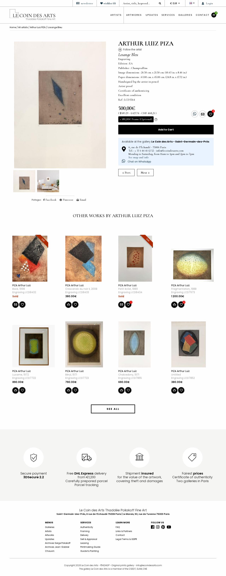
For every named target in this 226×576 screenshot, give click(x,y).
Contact (202, 15)
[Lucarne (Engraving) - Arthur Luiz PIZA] (33, 347)
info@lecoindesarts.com (149, 565)
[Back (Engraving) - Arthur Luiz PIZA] (29, 259)
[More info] (203, 114)
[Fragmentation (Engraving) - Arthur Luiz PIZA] (192, 266)
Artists (48, 531)
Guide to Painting (89, 550)
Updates (152, 15)
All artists (23, 27)
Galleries (185, 15)
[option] (60, 105)
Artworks (134, 15)
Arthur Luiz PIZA (38, 27)
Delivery (84, 535)
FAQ (118, 527)
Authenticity (86, 527)
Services (168, 15)
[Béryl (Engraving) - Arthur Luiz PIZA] (84, 345)
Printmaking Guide (90, 546)
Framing (85, 531)
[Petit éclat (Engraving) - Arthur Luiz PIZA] (135, 259)
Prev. (127, 172)
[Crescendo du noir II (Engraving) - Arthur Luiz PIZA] (83, 259)
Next (144, 172)
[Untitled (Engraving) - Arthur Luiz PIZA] (188, 345)
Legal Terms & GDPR (126, 539)
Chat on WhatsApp (139, 161)
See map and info (139, 157)
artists (116, 15)
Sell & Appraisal (88, 539)
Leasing (84, 543)
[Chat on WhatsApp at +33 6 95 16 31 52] (195, 114)
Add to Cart (166, 129)
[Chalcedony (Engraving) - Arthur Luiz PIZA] (134, 345)
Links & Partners (124, 531)
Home (13, 27)
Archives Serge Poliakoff (57, 543)
